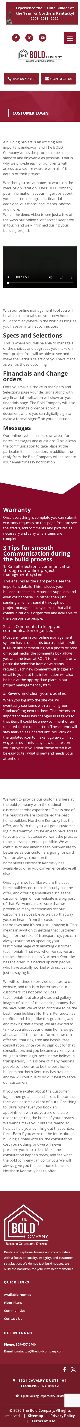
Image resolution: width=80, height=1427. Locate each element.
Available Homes (17, 1294)
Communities (15, 1310)
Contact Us (13, 1318)
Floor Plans (13, 1302)
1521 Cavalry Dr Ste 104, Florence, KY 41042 (42, 1383)
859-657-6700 (21, 79)
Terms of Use (43, 1421)
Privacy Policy (62, 1415)
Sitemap (35, 1415)
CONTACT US (58, 79)
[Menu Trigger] (70, 38)
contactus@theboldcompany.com (39, 1351)
